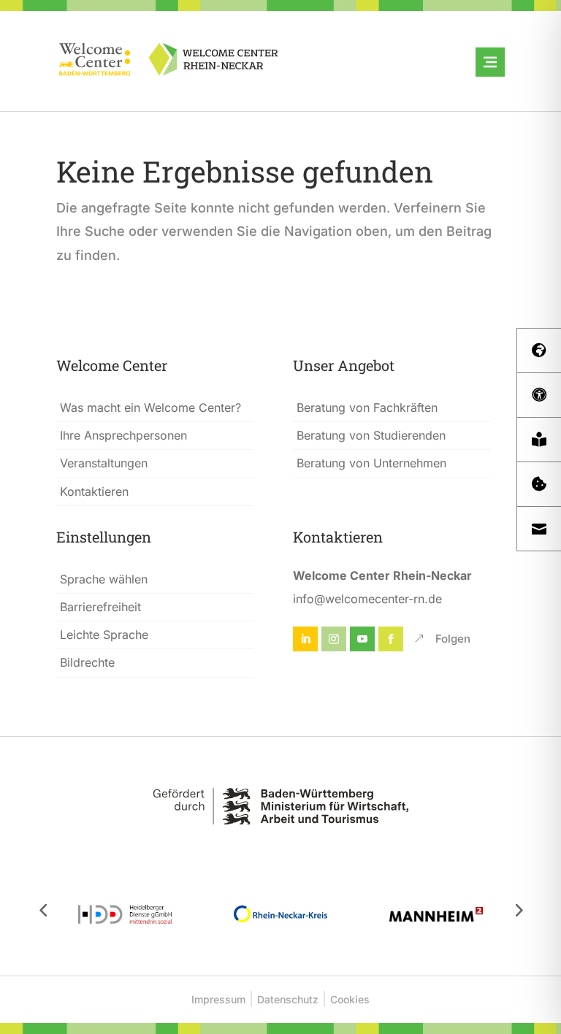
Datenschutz (287, 999)
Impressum (218, 999)
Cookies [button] (350, 999)
